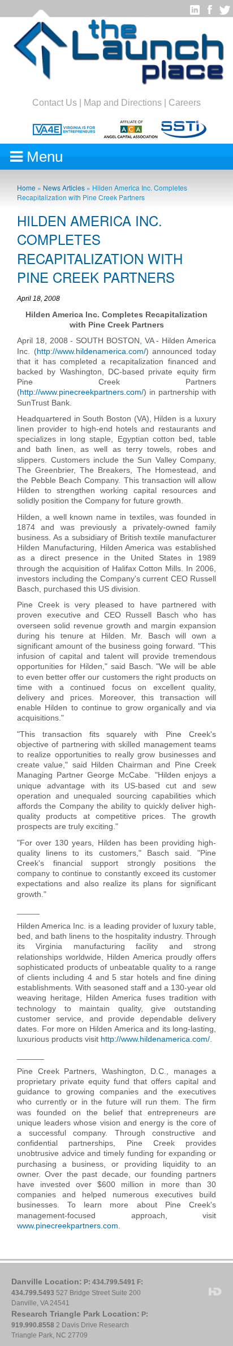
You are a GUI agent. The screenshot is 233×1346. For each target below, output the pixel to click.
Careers (185, 102)
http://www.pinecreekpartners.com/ (82, 391)
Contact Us (54, 102)
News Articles (64, 187)
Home (26, 187)
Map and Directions (123, 102)
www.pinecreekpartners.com (67, 1225)
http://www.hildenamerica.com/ (91, 351)
